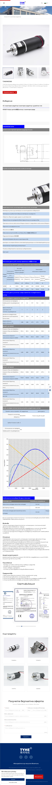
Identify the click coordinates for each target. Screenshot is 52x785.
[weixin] (50, 390)
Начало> (6, 16)
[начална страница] (23, 3)
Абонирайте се (38, 776)
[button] (4, 45)
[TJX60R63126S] (26, 45)
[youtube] (26, 757)
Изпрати (26, 736)
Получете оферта (9, 92)
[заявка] (50, 387)
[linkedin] (31, 757)
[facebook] (21, 757)
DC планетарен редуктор (14, 16)
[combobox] (29, 710)
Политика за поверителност (40, 781)
